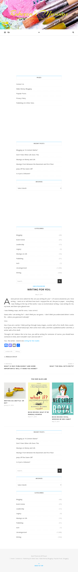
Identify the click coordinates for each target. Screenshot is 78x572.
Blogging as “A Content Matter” (27, 150)
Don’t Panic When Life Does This (27, 155)
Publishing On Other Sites (25, 103)
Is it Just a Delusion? (23, 173)
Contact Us (20, 84)
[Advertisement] (39, 58)
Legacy (18, 249)
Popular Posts (21, 93)
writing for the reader (31, 341)
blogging (19, 235)
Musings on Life (21, 254)
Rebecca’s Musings (39, 13)
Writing (18, 273)
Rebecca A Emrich (11, 357)
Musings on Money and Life (25, 159)
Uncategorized (21, 268)
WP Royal (44, 556)
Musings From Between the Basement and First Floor (35, 164)
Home (13, 558)
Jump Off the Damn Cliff (24, 169)
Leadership (20, 244)
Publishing (19, 258)
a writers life (8, 351)
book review (20, 240)
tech (17, 263)
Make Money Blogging (24, 89)
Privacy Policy (21, 98)
